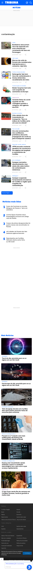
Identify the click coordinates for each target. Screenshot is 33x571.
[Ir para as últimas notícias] (27, 2)
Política (3, 514)
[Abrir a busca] (30, 2)
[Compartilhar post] (25, 55)
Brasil (2, 512)
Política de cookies (21, 543)
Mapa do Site (20, 545)
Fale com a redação (6, 538)
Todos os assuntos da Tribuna (8, 519)
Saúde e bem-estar (21, 517)
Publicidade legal (5, 540)
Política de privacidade (22, 540)
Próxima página (6, 192)
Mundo (18, 512)
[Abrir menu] (2, 2)
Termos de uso (4, 543)
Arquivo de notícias (21, 519)
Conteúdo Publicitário (6, 545)
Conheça (27, 553)
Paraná (18, 509)
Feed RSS (3, 548)
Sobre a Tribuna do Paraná (7, 535)
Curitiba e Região (5, 509)
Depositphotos (20, 529)
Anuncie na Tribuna (21, 538)
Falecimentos (4, 517)
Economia (19, 514)
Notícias (16, 8)
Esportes (3, 529)
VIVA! (2, 526)
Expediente (19, 535)
